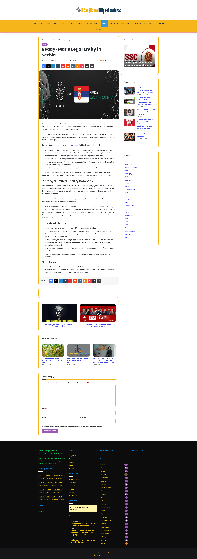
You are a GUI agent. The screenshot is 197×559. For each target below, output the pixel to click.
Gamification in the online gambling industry (137, 63)
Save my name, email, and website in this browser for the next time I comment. (72, 426)
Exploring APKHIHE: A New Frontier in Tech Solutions (146, 112)
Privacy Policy (74, 480)
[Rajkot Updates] (98, 10)
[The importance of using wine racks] (129, 137)
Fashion (56, 23)
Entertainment (126, 23)
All (126, 161)
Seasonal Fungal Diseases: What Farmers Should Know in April (53, 360)
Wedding (128, 234)
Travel (71, 23)
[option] (139, 56)
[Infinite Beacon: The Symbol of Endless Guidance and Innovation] (78, 350)
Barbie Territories (131, 167)
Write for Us (148, 23)
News (104, 23)
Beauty (127, 171)
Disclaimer (72, 483)
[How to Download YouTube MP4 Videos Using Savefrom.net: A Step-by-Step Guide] (129, 100)
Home (34, 23)
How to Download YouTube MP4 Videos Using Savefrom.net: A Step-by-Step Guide (145, 101)
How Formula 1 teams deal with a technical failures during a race (145, 90)
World (127, 238)
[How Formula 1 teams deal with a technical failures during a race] (129, 91)
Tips (126, 225)
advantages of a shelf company (65, 145)
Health (97, 23)
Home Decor (114, 23)
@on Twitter (74, 501)
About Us (72, 486)
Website (83, 417)
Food (64, 23)
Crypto (89, 23)
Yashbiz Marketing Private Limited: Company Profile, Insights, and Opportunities (103, 360)
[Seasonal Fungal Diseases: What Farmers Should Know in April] (53, 350)
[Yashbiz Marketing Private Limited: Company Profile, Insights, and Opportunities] (104, 350)
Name (44, 409)
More (137, 23)
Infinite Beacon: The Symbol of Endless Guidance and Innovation (77, 360)
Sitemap (72, 492)
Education (128, 187)
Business (80, 23)
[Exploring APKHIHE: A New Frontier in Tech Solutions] (129, 112)
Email (44, 417)
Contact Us (160, 23)
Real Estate (129, 215)
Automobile (129, 164)
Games (47, 23)
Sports (127, 218)
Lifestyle (128, 209)
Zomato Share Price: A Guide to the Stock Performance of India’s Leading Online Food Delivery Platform (145, 124)
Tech (41, 23)
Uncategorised (130, 231)
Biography (128, 174)
